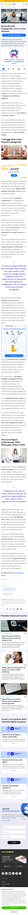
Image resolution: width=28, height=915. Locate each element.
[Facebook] (16, 873)
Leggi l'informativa (6, 820)
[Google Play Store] (20, 866)
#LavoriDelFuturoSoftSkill (7, 593)
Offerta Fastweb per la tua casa (14, 1)
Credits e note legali (6, 884)
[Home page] (9, 4)
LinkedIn (7, 609)
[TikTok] (6, 873)
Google (3, 510)
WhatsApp (17, 609)
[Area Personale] (26, 4)
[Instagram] (3, 873)
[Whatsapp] (13, 873)
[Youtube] (9, 873)
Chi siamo (4, 881)
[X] (20, 873)
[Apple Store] (7, 866)
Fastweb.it (4, 886)
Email (21, 609)
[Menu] (2, 4)
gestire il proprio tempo (13, 227)
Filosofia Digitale (9, 589)
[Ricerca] (24, 4)
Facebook (14, 609)
